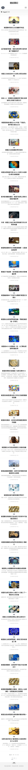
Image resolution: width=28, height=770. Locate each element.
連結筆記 (14, 3)
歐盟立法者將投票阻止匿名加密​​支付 (14, 617)
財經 (14, 25)
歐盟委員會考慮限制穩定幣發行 (14, 495)
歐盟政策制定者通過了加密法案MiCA (14, 371)
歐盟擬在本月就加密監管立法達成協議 (14, 447)
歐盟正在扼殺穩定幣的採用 (14, 150)
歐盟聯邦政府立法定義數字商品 (14, 27)
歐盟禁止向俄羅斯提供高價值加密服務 (14, 568)
